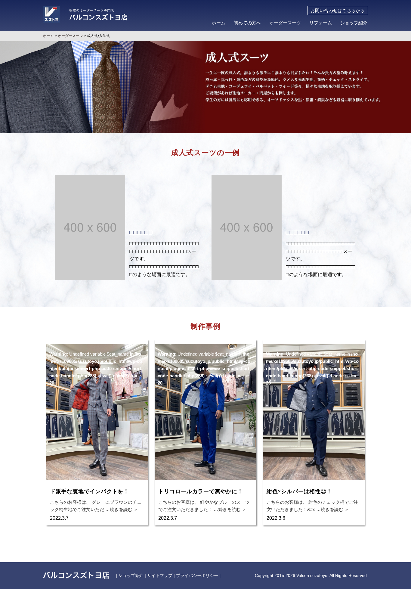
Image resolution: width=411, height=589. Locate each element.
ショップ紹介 (353, 22)
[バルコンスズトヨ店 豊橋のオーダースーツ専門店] (85, 12)
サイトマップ (159, 575)
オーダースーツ (285, 22)
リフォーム (320, 22)
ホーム (218, 22)
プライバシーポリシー (197, 575)
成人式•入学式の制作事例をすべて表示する (205, 538)
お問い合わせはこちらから (338, 10)
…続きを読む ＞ (121, 509)
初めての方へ (247, 22)
